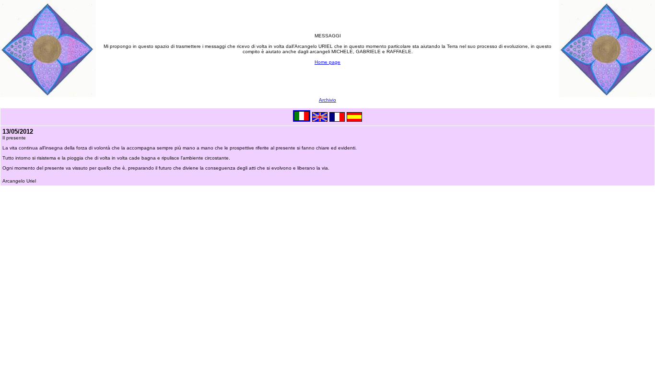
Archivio (327, 100)
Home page (327, 62)
